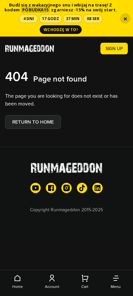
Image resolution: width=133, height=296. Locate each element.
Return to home (33, 121)
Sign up (114, 48)
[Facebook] (51, 188)
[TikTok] (82, 188)
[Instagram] (66, 188)
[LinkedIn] (97, 188)
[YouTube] (35, 188)
